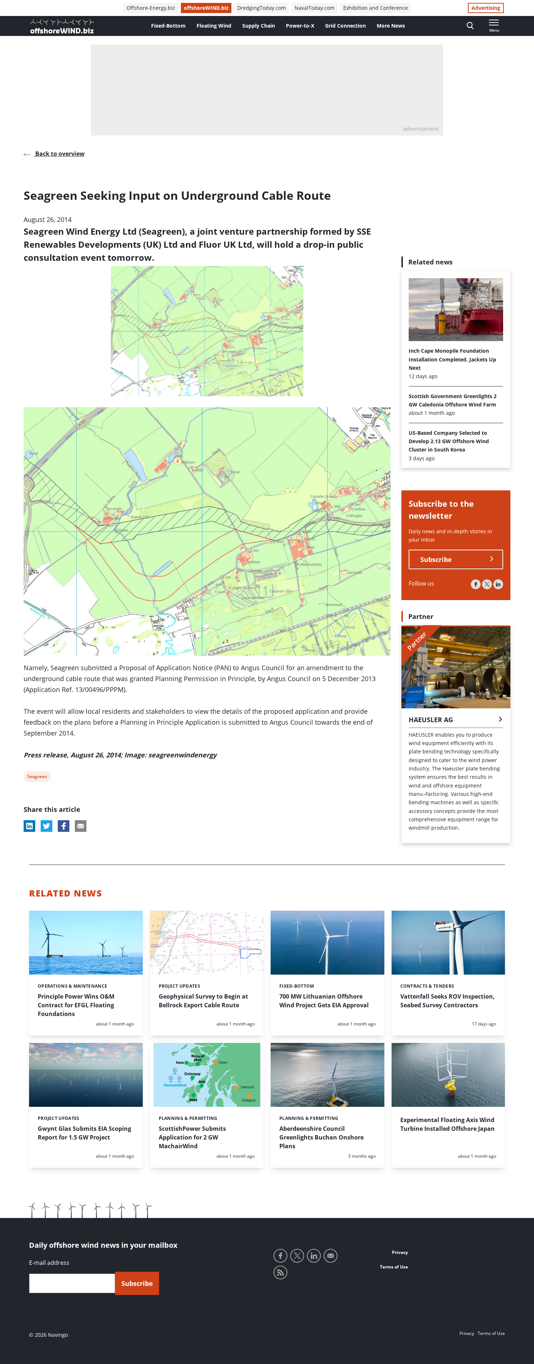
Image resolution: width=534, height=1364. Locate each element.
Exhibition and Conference (375, 7)
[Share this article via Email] (80, 826)
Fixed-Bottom (168, 25)
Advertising (486, 7)
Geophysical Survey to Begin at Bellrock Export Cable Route (203, 1000)
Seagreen (37, 777)
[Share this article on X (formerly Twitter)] (46, 826)
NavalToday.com (315, 7)
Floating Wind (214, 25)
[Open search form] (470, 26)
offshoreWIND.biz (206, 7)
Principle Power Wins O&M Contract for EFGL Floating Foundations (76, 1005)
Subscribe (436, 559)
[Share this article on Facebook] (63, 826)
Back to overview (59, 154)
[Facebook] (476, 584)
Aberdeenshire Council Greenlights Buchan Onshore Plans (321, 1137)
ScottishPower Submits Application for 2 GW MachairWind (192, 1137)
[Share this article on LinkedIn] (29, 826)
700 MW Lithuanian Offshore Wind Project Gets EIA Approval (324, 1000)
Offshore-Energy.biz (150, 7)
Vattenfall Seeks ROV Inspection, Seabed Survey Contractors (447, 1000)
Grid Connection (345, 25)
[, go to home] (62, 26)
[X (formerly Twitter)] (487, 584)
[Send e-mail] (330, 1256)
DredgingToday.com (261, 7)
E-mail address (49, 1263)
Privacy (400, 1252)
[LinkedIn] (498, 584)
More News (391, 25)
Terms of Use (394, 1267)
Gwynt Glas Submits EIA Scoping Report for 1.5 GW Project (84, 1133)
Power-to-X (300, 25)
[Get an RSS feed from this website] (280, 1272)
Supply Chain (258, 25)
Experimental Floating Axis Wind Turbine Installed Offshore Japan (447, 1124)
